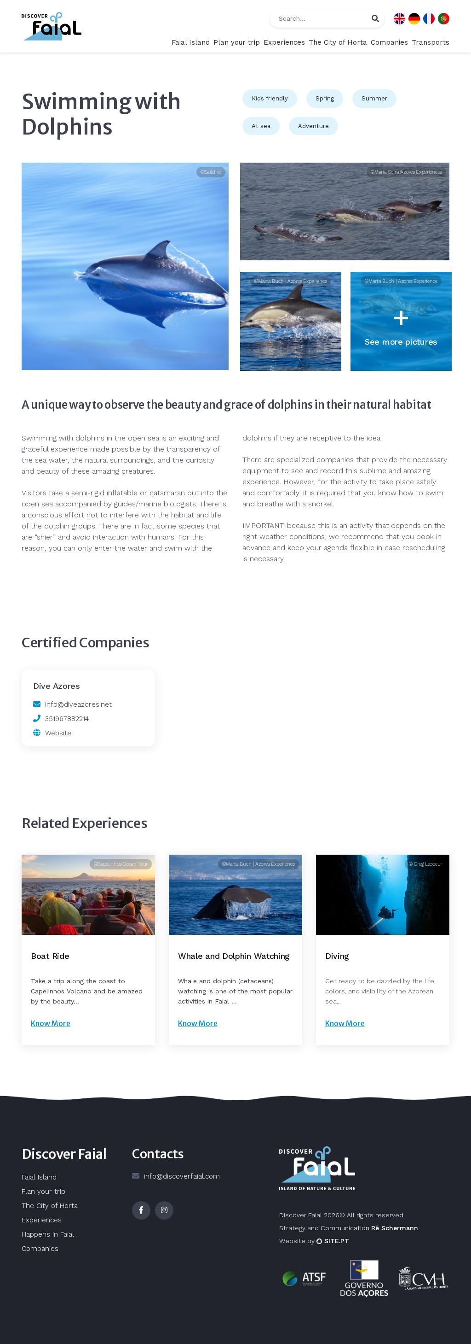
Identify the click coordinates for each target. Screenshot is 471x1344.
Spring (325, 98)
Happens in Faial (48, 1234)
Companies (389, 42)
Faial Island (191, 42)
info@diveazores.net (78, 704)
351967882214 (67, 719)
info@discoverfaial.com (182, 1176)
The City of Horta (338, 42)
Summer (374, 98)
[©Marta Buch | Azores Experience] (290, 321)
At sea (261, 126)
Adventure (313, 126)
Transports (430, 42)
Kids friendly (270, 98)
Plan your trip (236, 42)
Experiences (284, 42)
